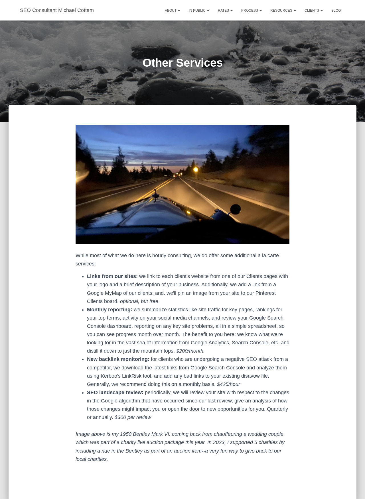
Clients (312, 11)
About (171, 11)
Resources (281, 11)
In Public (197, 11)
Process (250, 11)
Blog (336, 11)
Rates (224, 11)
